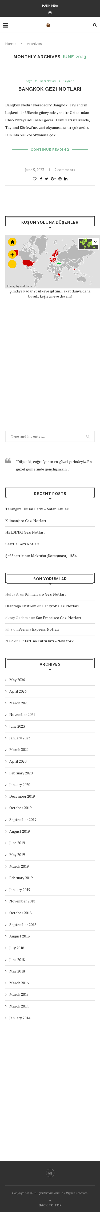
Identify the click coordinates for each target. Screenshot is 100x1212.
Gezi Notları (48, 81)
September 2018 (22, 924)
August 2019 (19, 831)
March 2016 (19, 982)
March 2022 (19, 749)
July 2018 (16, 947)
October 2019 (20, 807)
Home (10, 44)
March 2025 (19, 702)
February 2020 (21, 772)
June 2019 (17, 842)
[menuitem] (63, 267)
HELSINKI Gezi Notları (25, 532)
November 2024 (22, 714)
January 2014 (19, 1017)
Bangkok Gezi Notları (50, 89)
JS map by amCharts (19, 286)
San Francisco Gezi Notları (58, 617)
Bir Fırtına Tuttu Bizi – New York (46, 640)
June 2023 (17, 726)
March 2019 (19, 866)
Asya (29, 81)
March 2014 (19, 1006)
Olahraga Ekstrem (20, 605)
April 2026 (17, 691)
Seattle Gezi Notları (22, 543)
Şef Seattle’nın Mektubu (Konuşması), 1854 (41, 555)
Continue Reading (50, 150)
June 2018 (17, 959)
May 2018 (17, 971)
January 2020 (19, 784)
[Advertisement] (50, 365)
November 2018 (22, 901)
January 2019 (19, 889)
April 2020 (17, 761)
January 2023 (19, 737)
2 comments (65, 169)
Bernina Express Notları (38, 629)
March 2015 (19, 994)
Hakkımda (50, 5)
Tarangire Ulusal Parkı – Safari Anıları (37, 508)
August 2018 (19, 936)
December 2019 (22, 796)
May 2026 (17, 679)
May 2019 (17, 854)
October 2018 (20, 912)
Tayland (68, 81)
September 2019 (22, 819)
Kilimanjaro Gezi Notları (25, 520)
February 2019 (21, 877)
